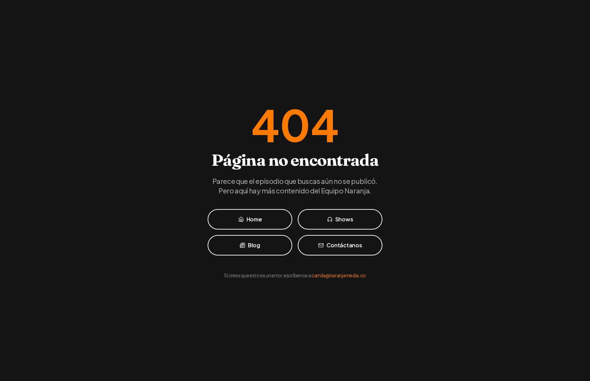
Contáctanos (344, 245)
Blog (254, 245)
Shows (344, 219)
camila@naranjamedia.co (338, 275)
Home (254, 219)
